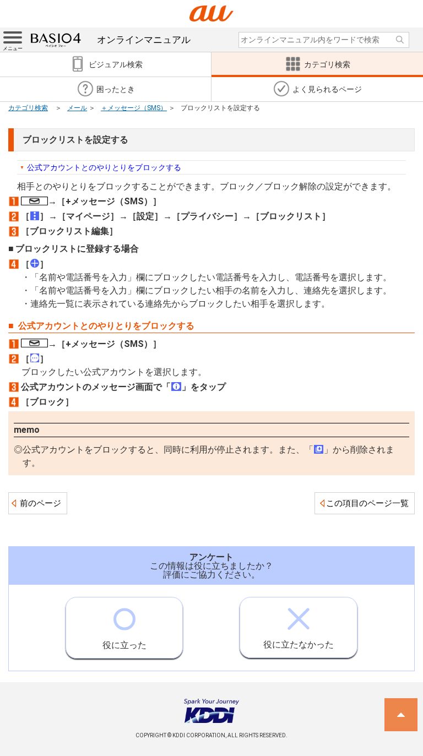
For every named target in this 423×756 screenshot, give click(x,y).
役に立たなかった (298, 644)
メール (77, 108)
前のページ (40, 503)
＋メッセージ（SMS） (134, 108)
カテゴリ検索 (28, 108)
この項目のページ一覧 (367, 503)
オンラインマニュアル (144, 39)
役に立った (124, 645)
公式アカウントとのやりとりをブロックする (104, 167)
